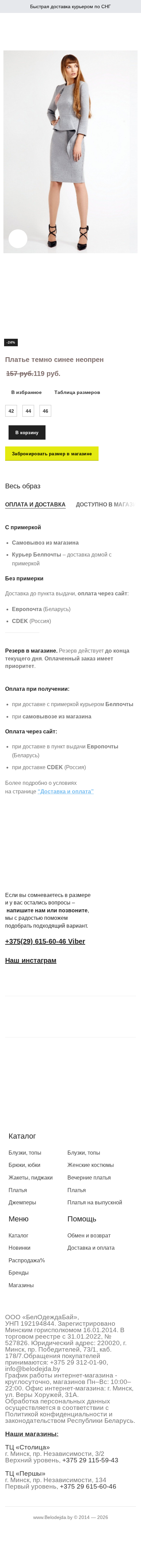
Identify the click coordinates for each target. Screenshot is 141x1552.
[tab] (35, 504)
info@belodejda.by (32, 1368)
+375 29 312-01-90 (78, 1362)
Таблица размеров (77, 392)
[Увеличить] (18, 238)
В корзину (27, 432)
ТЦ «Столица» (27, 1447)
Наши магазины (30, 1433)
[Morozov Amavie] (94, 1015)
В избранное (26, 392)
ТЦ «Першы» (25, 1473)
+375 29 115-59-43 (90, 1460)
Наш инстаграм (30, 960)
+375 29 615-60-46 (88, 1486)
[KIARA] (32, 1015)
